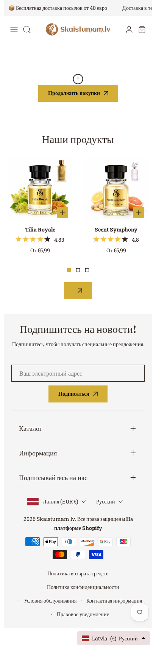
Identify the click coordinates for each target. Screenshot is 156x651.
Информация (38, 453)
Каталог (30, 428)
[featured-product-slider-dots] (68, 270)
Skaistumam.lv (56, 518)
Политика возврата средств (78, 573)
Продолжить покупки (74, 92)
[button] (142, 29)
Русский (105, 501)
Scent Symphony (116, 229)
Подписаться (73, 393)
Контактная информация (114, 600)
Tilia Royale (40, 229)
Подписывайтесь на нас (53, 477)
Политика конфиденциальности (83, 586)
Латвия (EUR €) (60, 501)
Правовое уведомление (83, 614)
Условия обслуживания (50, 600)
